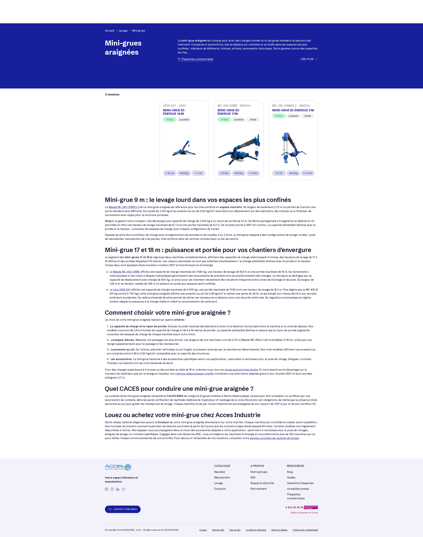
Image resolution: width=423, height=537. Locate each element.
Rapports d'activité (262, 483)
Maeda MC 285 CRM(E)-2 (124, 207)
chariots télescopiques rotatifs (194, 373)
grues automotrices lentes (241, 369)
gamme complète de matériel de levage (274, 438)
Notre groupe (258, 471)
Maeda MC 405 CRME (126, 271)
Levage (218, 483)
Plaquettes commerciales (296, 496)
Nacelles (219, 471)
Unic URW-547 (122, 289)
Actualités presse (298, 488)
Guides (291, 477)
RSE (253, 477)
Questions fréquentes (300, 483)
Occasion (220, 488)
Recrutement (258, 488)
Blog (290, 471)
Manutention (222, 477)
